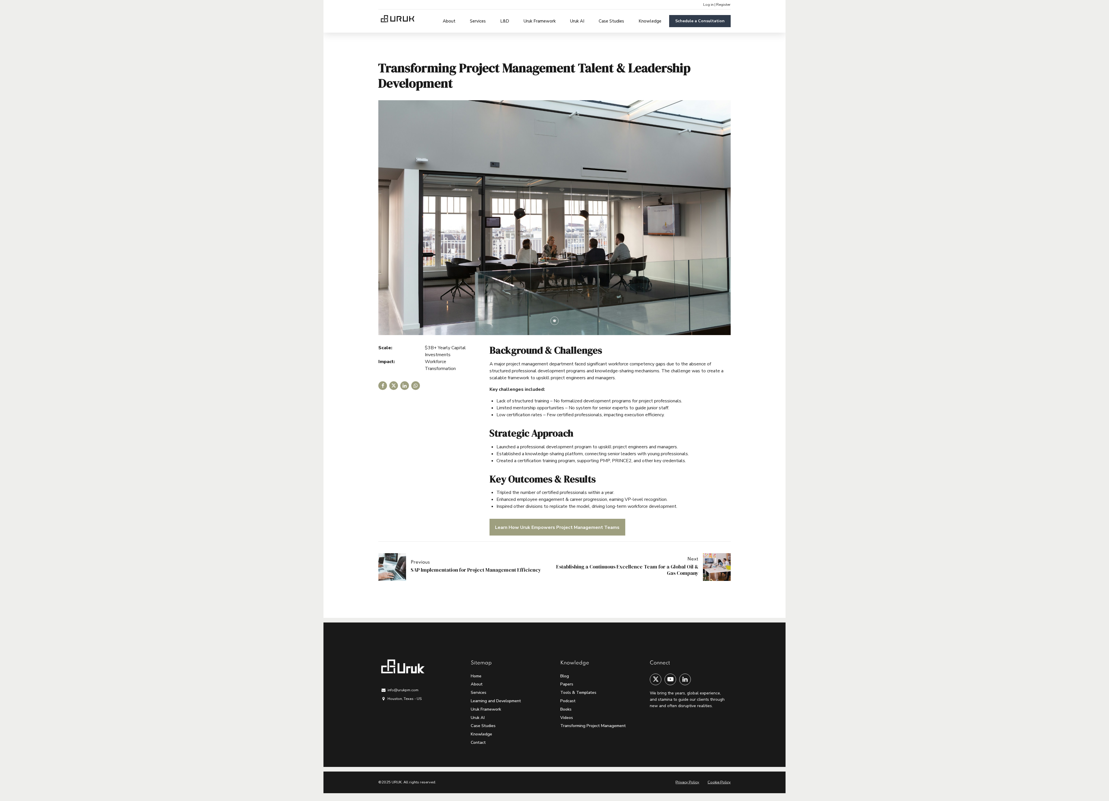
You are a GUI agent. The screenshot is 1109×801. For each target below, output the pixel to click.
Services (478, 21)
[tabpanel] (554, 217)
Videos (566, 717)
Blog (564, 676)
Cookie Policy (719, 782)
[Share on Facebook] (382, 385)
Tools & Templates (578, 692)
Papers (566, 684)
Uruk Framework (540, 21)
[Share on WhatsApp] (415, 385)
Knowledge (650, 21)
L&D (504, 21)
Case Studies (611, 21)
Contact (478, 742)
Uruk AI (577, 21)
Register (723, 4)
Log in (708, 4)
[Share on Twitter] (393, 385)
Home (476, 676)
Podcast (568, 701)
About (449, 21)
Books (566, 709)
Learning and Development (496, 701)
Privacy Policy (687, 782)
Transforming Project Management (593, 725)
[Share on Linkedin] (404, 385)
